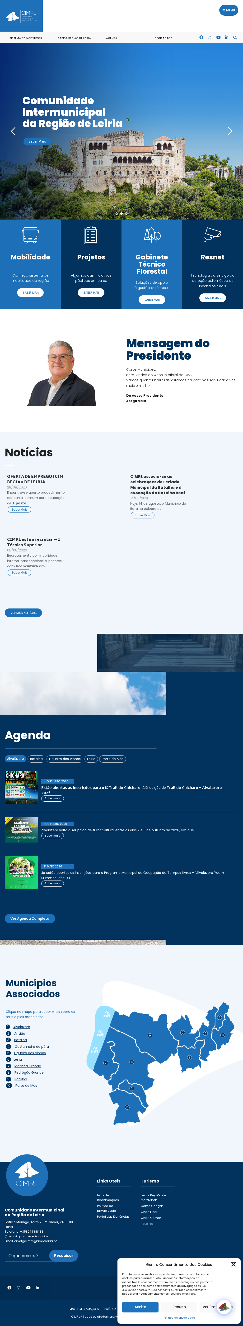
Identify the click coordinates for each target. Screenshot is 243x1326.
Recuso (179, 1306)
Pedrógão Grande (29, 1072)
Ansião (19, 1033)
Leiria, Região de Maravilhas (153, 1197)
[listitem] (144, 1037)
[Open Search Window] (235, 37)
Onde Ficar (149, 1212)
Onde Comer (151, 1218)
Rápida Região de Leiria (74, 38)
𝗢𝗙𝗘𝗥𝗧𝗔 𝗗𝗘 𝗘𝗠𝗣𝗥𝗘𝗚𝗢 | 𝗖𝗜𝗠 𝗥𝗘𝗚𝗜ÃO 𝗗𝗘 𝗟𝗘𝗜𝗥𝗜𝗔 (35, 479)
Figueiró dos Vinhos (30, 1053)
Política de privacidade (179, 1318)
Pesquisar (63, 1255)
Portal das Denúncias (113, 1217)
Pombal (20, 1079)
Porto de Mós (26, 1085)
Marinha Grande (27, 1066)
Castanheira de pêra (32, 1046)
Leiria (18, 1059)
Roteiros (147, 1224)
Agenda (111, 38)
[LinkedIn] (226, 37)
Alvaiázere (21, 1026)
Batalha (20, 1040)
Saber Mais (37, 141)
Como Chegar (152, 1206)
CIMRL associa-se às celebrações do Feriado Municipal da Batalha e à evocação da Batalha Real (157, 485)
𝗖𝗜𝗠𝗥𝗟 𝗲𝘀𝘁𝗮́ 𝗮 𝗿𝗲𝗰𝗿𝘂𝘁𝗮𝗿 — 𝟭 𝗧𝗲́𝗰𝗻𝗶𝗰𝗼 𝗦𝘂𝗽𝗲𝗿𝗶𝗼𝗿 (33, 542)
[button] (233, 1264)
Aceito (140, 1306)
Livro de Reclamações (108, 1197)
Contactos (163, 38)
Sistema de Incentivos (25, 38)
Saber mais (52, 798)
